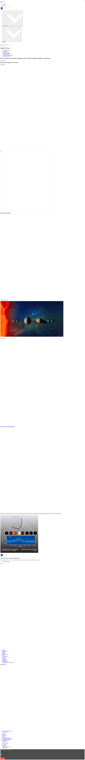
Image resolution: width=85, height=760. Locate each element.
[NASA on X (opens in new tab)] (31, 728)
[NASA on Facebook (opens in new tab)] (2, 666)
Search (1, 6)
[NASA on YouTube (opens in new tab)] (2, 729)
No (2, 754)
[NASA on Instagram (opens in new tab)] (2, 667)
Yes (2, 753)
